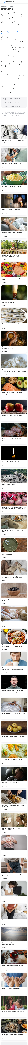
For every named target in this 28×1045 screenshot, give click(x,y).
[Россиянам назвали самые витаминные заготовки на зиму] (14, 731)
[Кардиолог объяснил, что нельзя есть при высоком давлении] (14, 342)
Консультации (4, 6)
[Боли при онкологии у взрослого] (14, 892)
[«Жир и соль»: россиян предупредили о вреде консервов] (14, 548)
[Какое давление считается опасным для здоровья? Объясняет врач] (14, 135)
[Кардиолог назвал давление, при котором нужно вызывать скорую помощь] (14, 158)
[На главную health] (10, 1)
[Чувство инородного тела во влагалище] (14, 617)
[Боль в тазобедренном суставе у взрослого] (14, 869)
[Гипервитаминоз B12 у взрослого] (14, 777)
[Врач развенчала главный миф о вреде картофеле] (14, 800)
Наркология (12, 6)
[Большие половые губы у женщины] (14, 227)
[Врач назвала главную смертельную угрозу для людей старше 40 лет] (14, 388)
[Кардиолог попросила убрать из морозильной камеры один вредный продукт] (14, 204)
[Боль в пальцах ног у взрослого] (14, 984)
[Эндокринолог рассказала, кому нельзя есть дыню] (14, 754)
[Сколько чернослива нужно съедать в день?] (14, 594)
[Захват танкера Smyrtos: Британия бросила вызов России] (14, 938)
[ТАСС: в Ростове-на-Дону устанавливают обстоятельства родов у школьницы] (14, 571)
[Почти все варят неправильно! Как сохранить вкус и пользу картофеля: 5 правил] (14, 181)
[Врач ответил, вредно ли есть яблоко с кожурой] (14, 410)
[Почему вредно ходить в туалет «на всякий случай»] (14, 823)
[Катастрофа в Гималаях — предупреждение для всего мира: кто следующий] (14, 479)
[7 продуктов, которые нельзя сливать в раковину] (14, 525)
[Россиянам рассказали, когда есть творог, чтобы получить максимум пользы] (14, 365)
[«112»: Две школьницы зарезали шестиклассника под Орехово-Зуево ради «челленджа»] (14, 456)
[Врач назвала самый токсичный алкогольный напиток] (14, 296)
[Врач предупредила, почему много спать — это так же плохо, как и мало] (14, 708)
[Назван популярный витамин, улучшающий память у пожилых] (14, 250)
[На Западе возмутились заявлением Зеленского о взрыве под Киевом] (14, 686)
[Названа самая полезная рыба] (14, 319)
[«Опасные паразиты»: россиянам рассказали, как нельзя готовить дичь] (14, 433)
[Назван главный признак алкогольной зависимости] (14, 961)
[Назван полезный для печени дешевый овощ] (14, 273)
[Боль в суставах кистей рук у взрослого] (14, 846)
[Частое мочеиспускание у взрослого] (14, 915)
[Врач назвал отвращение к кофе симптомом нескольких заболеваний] (14, 663)
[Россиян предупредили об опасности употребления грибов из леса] (14, 1029)
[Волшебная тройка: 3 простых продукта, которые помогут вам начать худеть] (14, 640)
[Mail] (5, 1)
